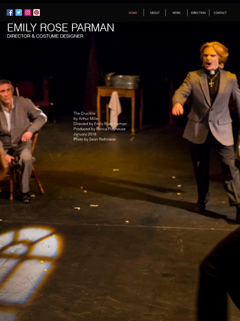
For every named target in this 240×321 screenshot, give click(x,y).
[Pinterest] (36, 12)
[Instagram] (27, 12)
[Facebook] (10, 12)
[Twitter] (18, 12)
